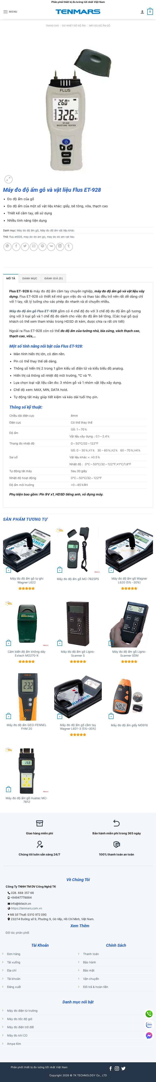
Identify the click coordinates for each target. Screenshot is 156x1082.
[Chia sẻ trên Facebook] (16, 247)
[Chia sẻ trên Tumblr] (69, 247)
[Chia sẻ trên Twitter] (25, 247)
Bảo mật (88, 970)
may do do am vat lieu (60, 236)
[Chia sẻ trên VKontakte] (51, 247)
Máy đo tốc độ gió (19, 1019)
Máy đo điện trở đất (20, 1027)
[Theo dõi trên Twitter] (123, 1069)
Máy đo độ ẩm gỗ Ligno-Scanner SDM (129, 653)
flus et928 (15, 236)
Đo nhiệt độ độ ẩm (74, 25)
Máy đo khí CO (17, 1035)
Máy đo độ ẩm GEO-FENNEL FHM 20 (27, 727)
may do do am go (34, 236)
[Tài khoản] (142, 11)
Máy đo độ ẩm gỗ (99, 25)
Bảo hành (89, 962)
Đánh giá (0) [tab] (53, 278)
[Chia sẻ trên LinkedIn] (60, 247)
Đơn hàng (13, 954)
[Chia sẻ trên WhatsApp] (7, 247)
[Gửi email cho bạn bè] (34, 247)
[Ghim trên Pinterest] (42, 247)
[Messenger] (149, 1035)
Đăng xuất (14, 987)
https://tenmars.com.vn (26, 908)
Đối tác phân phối (17, 932)
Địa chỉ (11, 970)
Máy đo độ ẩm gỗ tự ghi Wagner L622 (26, 580)
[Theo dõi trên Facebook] (110, 1069)
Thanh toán (91, 954)
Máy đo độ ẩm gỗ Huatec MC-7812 (27, 800)
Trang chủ (52, 25)
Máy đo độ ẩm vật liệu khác (57, 230)
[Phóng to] (8, 179)
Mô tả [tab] (10, 278)
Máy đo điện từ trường (22, 1010)
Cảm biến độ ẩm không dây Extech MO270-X (27, 653)
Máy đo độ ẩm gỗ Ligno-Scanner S (78, 653)
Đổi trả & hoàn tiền (95, 987)
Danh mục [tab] (29, 278)
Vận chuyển (91, 978)
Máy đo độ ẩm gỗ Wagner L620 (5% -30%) (129, 580)
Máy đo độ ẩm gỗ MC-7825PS (78, 579)
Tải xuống (13, 962)
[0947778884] (149, 1014)
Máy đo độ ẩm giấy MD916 (129, 725)
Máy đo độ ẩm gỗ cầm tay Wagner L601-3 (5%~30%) (78, 727)
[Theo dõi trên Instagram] (117, 1069)
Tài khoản (13, 978)
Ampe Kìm (14, 1043)
